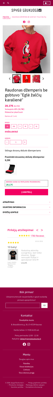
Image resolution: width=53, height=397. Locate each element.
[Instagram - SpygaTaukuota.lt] (29, 22)
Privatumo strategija (16, 385)
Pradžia (6, 17)
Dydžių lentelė (11, 132)
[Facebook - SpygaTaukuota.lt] (24, 22)
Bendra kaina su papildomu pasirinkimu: (23, 182)
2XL (14, 126)
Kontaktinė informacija (34, 387)
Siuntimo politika (17, 387)
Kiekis (7, 138)
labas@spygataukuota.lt (30, 339)
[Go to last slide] (10, 78)
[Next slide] (43, 78)
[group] (16, 78)
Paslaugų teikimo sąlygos (35, 385)
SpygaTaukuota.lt (17, 383)
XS (7, 126)
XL (36, 126)
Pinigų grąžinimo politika (37, 383)
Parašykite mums (26, 320)
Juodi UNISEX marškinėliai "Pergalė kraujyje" (12, 265)
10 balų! (12, 247)
